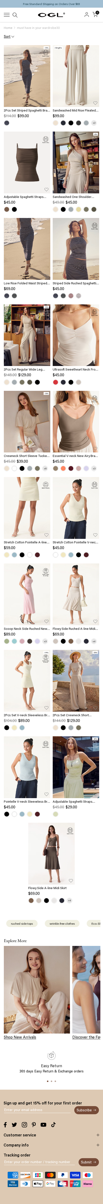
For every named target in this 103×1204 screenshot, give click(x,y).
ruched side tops (22, 923)
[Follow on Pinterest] (34, 1125)
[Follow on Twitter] (14, 1125)
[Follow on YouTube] (43, 1125)
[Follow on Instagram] (24, 1125)
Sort (7, 36)
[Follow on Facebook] (5, 1125)
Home (8, 28)
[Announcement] (51, 3)
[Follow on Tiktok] (53, 1125)
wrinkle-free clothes (62, 923)
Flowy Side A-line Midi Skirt (47, 888)
